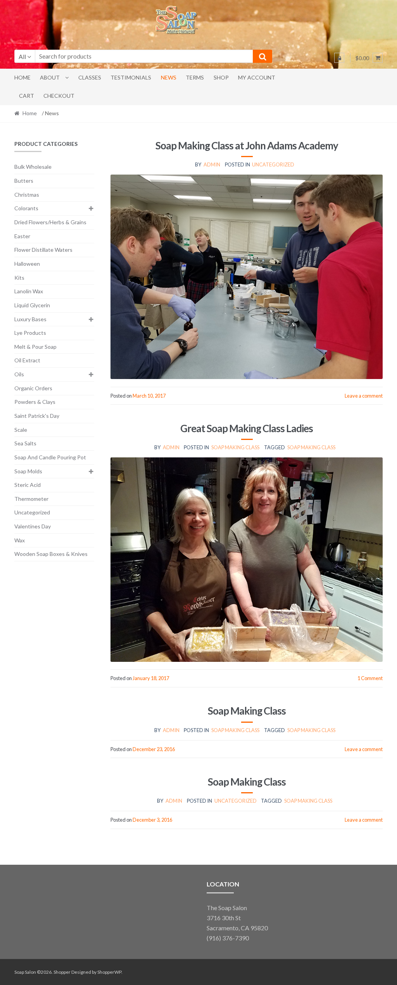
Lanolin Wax (28, 291)
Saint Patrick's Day (36, 415)
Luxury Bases (30, 319)
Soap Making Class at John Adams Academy (246, 145)
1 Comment (370, 678)
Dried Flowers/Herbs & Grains (50, 222)
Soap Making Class (235, 447)
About (50, 77)
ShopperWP (109, 972)
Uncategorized (273, 164)
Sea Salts (25, 443)
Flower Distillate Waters (43, 249)
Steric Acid (27, 484)
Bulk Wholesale (33, 166)
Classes (89, 77)
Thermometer (31, 498)
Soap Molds (28, 471)
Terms (195, 77)
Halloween (27, 263)
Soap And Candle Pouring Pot (50, 457)
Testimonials (130, 77)
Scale (20, 429)
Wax (19, 540)
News (168, 77)
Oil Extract (27, 360)
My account (256, 77)
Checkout (58, 95)
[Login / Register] (339, 58)
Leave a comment (364, 396)
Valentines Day (32, 526)
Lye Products (30, 332)
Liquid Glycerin (32, 305)
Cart (26, 95)
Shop (221, 77)
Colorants (26, 208)
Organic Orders (33, 388)
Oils (19, 374)
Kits (19, 277)
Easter (22, 236)
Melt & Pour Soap (35, 346)
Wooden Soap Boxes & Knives (51, 553)
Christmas (26, 194)
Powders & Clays (34, 401)
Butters (23, 180)
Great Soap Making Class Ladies (246, 428)
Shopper (62, 972)
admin (212, 164)
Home (22, 77)
